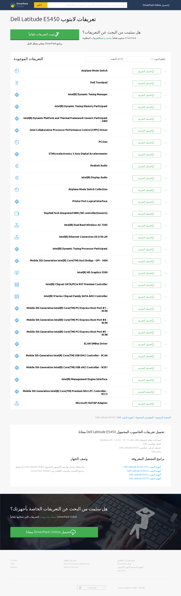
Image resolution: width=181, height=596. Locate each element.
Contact (13, 560)
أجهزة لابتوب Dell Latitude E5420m (144, 471)
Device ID (121, 571)
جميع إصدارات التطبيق (126, 560)
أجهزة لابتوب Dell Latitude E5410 (145, 474)
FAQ (12, 564)
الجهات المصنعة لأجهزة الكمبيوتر (130, 567)
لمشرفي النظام (70, 560)
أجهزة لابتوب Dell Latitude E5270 (145, 478)
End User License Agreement (76, 564)
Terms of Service (71, 567)
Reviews (14, 567)
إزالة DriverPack (124, 564)
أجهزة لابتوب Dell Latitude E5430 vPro (142, 467)
